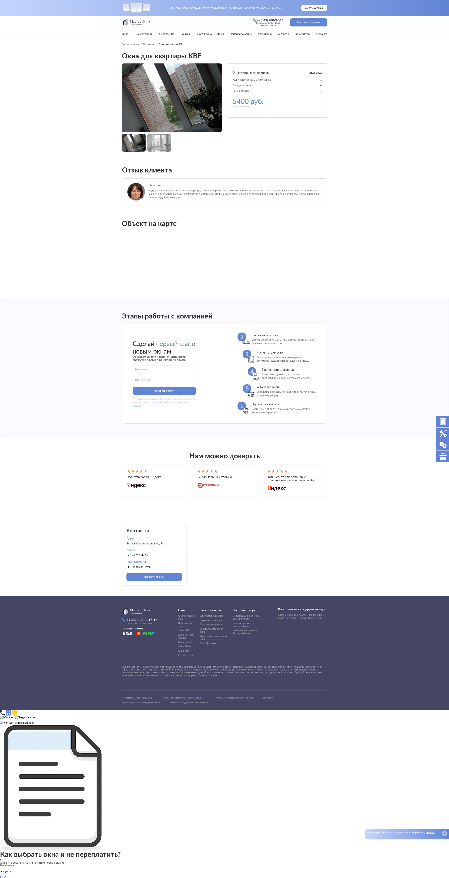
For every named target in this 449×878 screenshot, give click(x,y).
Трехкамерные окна (211, 624)
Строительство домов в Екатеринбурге (246, 617)
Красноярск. (315, 617)
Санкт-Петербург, (288, 617)
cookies (430, 832)
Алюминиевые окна (186, 617)
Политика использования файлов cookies (233, 697)
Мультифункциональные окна (213, 638)
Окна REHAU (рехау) (185, 636)
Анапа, (302, 614)
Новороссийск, (315, 614)
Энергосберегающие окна (211, 630)
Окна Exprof (185, 641)
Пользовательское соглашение (137, 697)
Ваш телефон (143, 379)
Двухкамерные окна (211, 620)
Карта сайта (268, 697)
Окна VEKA (184, 646)
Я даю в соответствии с (164, 402)
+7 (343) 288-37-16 (137, 555)
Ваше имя (141, 369)
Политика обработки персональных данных (182, 697)
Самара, (303, 617)
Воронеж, (292, 614)
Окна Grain (184, 650)
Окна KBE (183, 630)
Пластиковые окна (185, 625)
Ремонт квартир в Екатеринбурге (243, 625)
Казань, (282, 614)
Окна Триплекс (208, 643)
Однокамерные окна (211, 615)
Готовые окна (185, 655)
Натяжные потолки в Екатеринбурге (245, 632)
